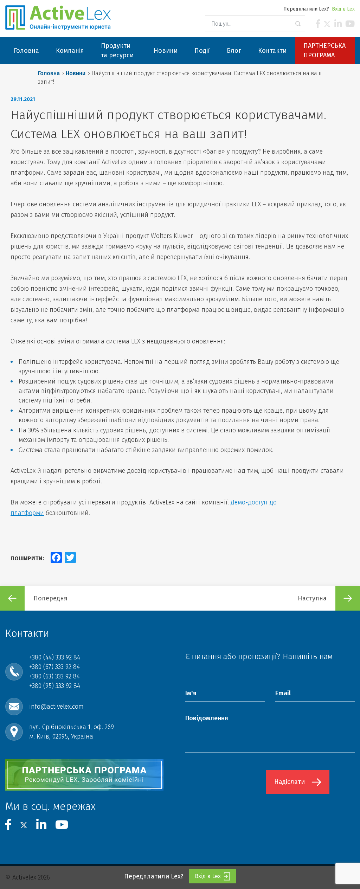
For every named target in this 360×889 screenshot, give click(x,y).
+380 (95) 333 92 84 (54, 686)
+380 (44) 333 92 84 (54, 657)
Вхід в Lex (343, 9)
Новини (75, 73)
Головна (49, 73)
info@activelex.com (56, 706)
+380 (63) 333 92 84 (54, 676)
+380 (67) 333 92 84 (54, 667)
